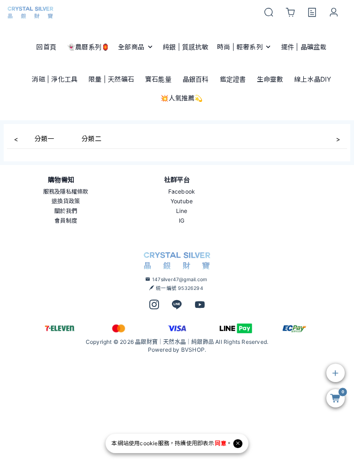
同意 (220, 443)
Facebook (181, 191)
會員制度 (65, 220)
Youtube (182, 201)
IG (181, 220)
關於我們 (65, 210)
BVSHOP (193, 349)
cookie (149, 443)
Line (182, 210)
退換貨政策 (66, 201)
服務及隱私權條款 (65, 191)
